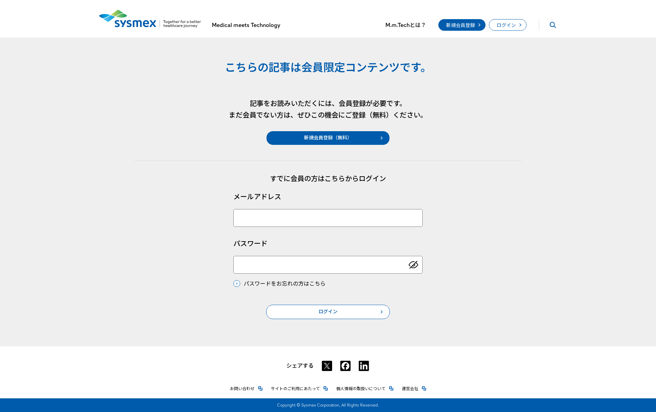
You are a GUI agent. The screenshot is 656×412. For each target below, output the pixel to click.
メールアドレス (257, 196)
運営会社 (414, 388)
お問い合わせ (246, 388)
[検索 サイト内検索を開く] (553, 25)
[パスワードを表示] (413, 264)
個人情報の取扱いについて (365, 388)
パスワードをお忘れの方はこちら (285, 283)
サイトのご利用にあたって (299, 388)
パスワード (250, 243)
